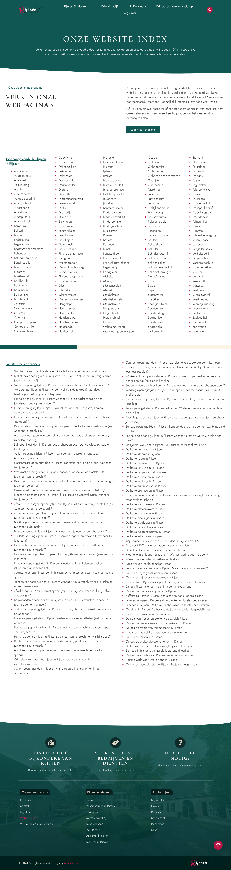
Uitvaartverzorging (204, 235)
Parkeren (153, 194)
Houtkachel (66, 331)
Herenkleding (67, 313)
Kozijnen (108, 244)
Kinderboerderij (113, 212)
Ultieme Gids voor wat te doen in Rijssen (151, 660)
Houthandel (66, 327)
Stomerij (198, 157)
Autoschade (21, 207)
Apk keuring (21, 185)
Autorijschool (22, 203)
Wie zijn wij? (110, 6)
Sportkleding (156, 313)
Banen (18, 235)
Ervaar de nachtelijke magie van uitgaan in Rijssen (157, 632)
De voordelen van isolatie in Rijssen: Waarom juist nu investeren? (167, 568)
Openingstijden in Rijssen (119, 331)
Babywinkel (21, 226)
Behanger (20, 253)
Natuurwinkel (111, 317)
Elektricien (65, 221)
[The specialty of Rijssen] (50, 742)
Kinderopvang (112, 221)
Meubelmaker (111, 295)
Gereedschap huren (71, 276)
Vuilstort (198, 276)
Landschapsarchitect (116, 263)
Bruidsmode (21, 299)
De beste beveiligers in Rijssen (145, 518)
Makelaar (109, 276)
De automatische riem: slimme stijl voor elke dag (156, 550)
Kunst (106, 249)
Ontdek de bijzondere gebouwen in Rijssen (153, 577)
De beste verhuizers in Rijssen (144, 449)
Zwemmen (199, 331)
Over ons (25, 800)
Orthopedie (155, 171)
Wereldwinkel (201, 295)
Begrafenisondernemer (28, 249)
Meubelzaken (111, 304)
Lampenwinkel (112, 258)
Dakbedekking (67, 166)
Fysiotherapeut (68, 263)
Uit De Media (137, 6)
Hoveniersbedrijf (113, 162)
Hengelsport (66, 304)
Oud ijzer (154, 180)
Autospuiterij (22, 217)
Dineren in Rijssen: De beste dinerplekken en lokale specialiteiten (167, 600)
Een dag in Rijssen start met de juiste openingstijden (158, 650)
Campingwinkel (23, 308)
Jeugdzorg (110, 198)
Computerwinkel (24, 326)
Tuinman (198, 231)
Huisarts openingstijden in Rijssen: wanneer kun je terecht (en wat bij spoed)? (63, 636)
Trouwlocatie (201, 217)
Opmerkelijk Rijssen (97, 836)
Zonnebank (199, 322)
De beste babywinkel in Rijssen (145, 463)
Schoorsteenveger (159, 272)
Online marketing (114, 327)
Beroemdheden (23, 267)
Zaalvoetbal (200, 317)
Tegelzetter (199, 185)
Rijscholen (154, 231)
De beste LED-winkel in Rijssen (145, 467)
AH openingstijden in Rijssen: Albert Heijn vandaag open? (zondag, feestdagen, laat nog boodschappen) (57, 391)
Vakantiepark (200, 240)
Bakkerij (19, 230)
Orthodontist (156, 166)
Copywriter (66, 157)
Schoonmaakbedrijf (160, 267)
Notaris (107, 322)
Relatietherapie (157, 221)
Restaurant (154, 226)
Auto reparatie (23, 194)
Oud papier (155, 185)
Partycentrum (156, 198)
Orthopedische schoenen (164, 176)
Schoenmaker (156, 263)
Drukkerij (64, 212)
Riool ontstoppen (158, 235)
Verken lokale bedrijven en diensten (115, 758)
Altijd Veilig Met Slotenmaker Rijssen (148, 564)
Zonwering (199, 327)
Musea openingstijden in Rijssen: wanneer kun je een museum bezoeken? (60, 531)
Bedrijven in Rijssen (97, 842)
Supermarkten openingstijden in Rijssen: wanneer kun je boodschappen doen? (175, 385)
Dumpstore (66, 217)
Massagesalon (112, 285)
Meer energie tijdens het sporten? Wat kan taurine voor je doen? (167, 554)
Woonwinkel (200, 308)
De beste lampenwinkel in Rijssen (146, 472)
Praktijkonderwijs (158, 208)
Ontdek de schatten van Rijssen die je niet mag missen (160, 655)
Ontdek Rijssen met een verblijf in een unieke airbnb (158, 586)
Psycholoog (155, 212)
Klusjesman (110, 231)
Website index (28, 818)
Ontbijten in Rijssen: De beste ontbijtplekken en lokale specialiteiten (168, 609)
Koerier (107, 235)
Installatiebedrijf (113, 185)
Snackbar (153, 299)
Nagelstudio (111, 308)
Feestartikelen (67, 231)
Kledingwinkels (112, 226)
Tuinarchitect (201, 221)
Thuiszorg (199, 198)
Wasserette (199, 281)
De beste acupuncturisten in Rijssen (148, 532)
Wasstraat (198, 285)
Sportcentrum (156, 308)
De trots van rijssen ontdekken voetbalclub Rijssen (157, 618)
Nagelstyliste (111, 313)
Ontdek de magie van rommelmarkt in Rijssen (154, 628)
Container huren (24, 331)
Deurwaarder (67, 185)
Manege (108, 281)
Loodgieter (110, 272)
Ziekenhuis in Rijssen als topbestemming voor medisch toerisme (166, 582)
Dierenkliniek (67, 194)
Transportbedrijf (203, 208)
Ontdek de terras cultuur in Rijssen (147, 614)
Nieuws (90, 800)
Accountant (21, 171)
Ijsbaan (107, 171)
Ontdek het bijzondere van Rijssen (50, 758)
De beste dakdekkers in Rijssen (145, 522)
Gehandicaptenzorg (71, 267)
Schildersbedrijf (158, 253)
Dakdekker (65, 171)
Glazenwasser (67, 295)
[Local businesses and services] (115, 742)
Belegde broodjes (25, 258)
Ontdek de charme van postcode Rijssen (151, 591)
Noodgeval (92, 812)
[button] (210, 10)
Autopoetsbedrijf (24, 198)
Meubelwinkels (112, 299)
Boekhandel (21, 276)
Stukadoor (199, 166)
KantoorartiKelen (113, 208)
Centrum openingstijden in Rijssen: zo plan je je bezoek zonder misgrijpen (173, 362)
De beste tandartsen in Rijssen (144, 513)
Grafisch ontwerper (71, 299)
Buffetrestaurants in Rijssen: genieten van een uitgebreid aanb (164, 596)
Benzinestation (23, 262)
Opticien (153, 162)
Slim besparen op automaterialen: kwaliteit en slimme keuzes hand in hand (60, 371)
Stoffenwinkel (156, 331)
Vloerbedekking (203, 267)
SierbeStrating (157, 276)
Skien (151, 281)
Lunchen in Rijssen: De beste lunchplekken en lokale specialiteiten (167, 605)
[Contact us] (180, 742)
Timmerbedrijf (201, 203)
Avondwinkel (22, 221)
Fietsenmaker (67, 244)
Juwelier (108, 203)
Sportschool (155, 322)
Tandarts (198, 176)
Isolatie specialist (113, 194)
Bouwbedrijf (21, 290)
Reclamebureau (157, 217)
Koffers (107, 240)
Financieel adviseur (71, 253)
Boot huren (21, 285)
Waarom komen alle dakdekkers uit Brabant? (153, 559)
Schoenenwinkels (159, 258)
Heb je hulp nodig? (180, 755)
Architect (19, 189)
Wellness (198, 290)
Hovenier (109, 157)
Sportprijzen (155, 317)
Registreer (129, 13)
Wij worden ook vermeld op (174, 6)
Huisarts (108, 166)
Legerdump (110, 267)
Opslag (152, 157)
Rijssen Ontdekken (75, 6)
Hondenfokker (67, 317)
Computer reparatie (26, 322)
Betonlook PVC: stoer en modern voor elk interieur (158, 545)
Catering (19, 317)
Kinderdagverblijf (114, 217)
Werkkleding (201, 299)
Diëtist (62, 208)
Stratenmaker (201, 162)
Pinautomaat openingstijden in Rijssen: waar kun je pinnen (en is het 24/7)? (61, 490)
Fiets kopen (66, 240)
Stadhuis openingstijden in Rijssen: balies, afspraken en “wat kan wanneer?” (62, 385)
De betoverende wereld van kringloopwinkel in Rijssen (160, 646)
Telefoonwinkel (202, 189)
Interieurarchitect (114, 189)
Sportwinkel (155, 327)
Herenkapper (67, 308)
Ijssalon (108, 176)
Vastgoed (198, 244)
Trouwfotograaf (202, 212)
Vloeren (198, 272)
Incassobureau (112, 180)
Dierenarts (65, 189)
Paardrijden (155, 189)
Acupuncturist (22, 175)
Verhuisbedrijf (201, 253)
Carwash (19, 313)
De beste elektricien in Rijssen (144, 477)
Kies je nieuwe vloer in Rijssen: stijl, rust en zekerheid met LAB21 (166, 445)
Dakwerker (65, 176)
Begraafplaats (22, 244)
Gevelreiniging (68, 281)
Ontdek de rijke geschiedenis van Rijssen (151, 573)
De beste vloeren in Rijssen (143, 454)
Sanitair (152, 240)
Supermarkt (200, 171)
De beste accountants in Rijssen (145, 527)
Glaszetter (65, 290)
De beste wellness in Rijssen (143, 481)
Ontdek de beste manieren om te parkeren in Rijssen (159, 623)
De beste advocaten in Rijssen (144, 536)
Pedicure (153, 203)
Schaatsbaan (155, 244)
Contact (24, 806)
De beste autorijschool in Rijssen (146, 486)
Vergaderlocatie (203, 249)
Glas (61, 285)
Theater (197, 194)
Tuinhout (198, 226)
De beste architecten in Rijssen (145, 490)
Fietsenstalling (67, 249)
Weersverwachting (96, 818)
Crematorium (67, 162)
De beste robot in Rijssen (141, 458)
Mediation (109, 290)
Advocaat (20, 180)
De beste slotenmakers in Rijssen (146, 509)
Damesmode (66, 180)
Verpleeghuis (201, 258)
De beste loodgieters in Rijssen (145, 504)
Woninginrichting (204, 304)
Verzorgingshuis (203, 263)
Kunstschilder (111, 253)
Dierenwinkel (67, 203)
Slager (152, 285)
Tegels (196, 180)
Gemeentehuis (68, 272)
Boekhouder (21, 281)
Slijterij (152, 290)
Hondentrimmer (68, 322)
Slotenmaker (155, 295)
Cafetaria (19, 304)
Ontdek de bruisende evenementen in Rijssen (154, 641)
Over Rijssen (93, 830)
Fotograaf (65, 258)
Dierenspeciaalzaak (71, 198)
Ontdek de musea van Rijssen (144, 637)
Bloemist (19, 272)
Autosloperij (21, 212)
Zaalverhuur (200, 313)
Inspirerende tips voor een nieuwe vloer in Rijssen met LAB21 (164, 541)
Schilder (153, 249)
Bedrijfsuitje (21, 239)
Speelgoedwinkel (159, 304)
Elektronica (66, 226)
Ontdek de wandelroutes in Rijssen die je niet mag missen (162, 664)
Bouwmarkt (21, 294)
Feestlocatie (66, 235)
